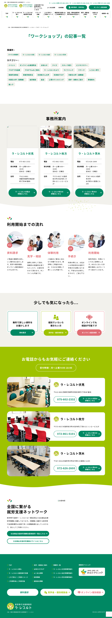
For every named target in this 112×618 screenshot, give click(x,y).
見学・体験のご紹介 (75, 79)
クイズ (54, 65)
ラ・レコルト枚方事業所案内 (62, 573)
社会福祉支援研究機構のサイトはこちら (28, 541)
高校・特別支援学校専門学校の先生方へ (73, 13)
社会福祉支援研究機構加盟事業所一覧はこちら (28, 533)
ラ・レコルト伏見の (22, 192)
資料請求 (22, 332)
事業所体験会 (13, 75)
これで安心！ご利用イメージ (48, 13)
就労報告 (33, 79)
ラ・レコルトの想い (17, 13)
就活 (42, 79)
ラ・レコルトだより (51, 70)
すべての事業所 (13, 55)
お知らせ (44, 65)
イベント (12, 65)
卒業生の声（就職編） (76, 75)
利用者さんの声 (43, 75)
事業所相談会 (28, 75)
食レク (11, 84)
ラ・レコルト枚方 (44, 55)
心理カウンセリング (56, 79)
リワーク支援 (38, 13)
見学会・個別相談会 (56, 332)
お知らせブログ (95, 13)
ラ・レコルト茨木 (60, 55)
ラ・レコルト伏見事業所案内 (62, 569)
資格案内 (91, 79)
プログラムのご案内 (32, 70)
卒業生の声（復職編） (17, 79)
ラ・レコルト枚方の (56, 192)
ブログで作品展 (14, 70)
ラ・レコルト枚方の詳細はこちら (90, 434)
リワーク (81, 70)
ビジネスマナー (82, 65)
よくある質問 (51, 7)
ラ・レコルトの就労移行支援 (27, 13)
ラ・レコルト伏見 (28, 55)
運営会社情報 (38, 581)
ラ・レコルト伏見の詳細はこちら (90, 399)
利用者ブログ (59, 75)
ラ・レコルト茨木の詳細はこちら (90, 468)
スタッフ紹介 (67, 65)
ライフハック (68, 70)
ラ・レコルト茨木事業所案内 (62, 577)
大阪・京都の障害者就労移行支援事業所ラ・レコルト (17, 2)
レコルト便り (94, 70)
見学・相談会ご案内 (85, 13)
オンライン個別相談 (89, 332)
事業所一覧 (105, 13)
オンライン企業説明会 (28, 65)
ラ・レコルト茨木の (89, 192)
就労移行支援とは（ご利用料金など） (60, 13)
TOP (7, 13)
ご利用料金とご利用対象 (17, 581)
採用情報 (61, 7)
